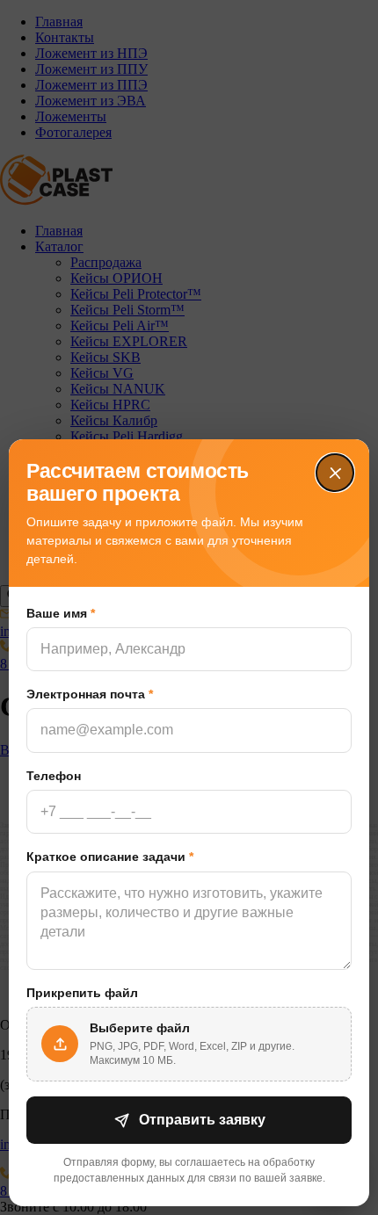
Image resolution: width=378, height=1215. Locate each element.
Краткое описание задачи (109, 857)
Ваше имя (60, 613)
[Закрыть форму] (335, 472)
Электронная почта (89, 694)
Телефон (53, 776)
